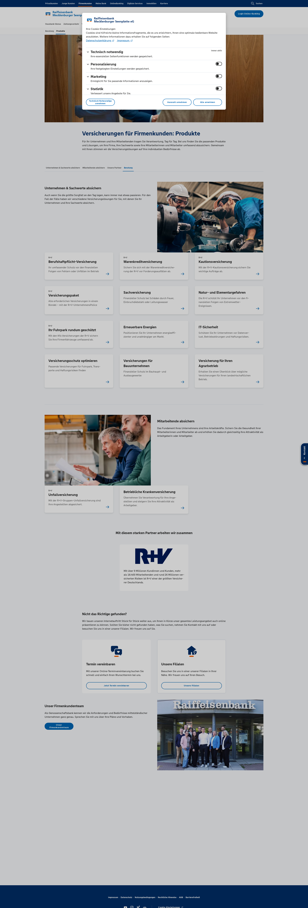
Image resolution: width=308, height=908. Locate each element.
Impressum (123, 40)
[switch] (219, 64)
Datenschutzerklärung (99, 40)
